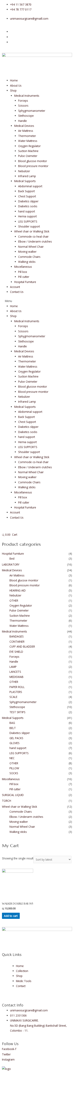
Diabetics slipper (28, 201)
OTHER (13, 600)
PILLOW (14, 768)
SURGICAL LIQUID (13, 795)
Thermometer (27, 136)
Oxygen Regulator (29, 146)
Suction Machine (28, 151)
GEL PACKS (16, 738)
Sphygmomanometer (31, 111)
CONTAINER (16, 641)
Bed (11, 558)
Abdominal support (30, 186)
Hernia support (27, 216)
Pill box (22, 272)
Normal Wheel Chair (31, 246)
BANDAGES (16, 636)
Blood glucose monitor (32, 161)
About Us (16, 85)
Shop (13, 90)
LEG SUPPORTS (27, 221)
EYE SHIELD (16, 652)
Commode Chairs (29, 257)
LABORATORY (10, 564)
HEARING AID (17, 590)
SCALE (13, 697)
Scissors (23, 105)
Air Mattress (25, 131)
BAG (12, 723)
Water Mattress (27, 141)
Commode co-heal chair (33, 236)
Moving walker (27, 251)
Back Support (26, 191)
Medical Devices (24, 126)
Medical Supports (25, 181)
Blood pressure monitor (33, 166)
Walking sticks (27, 262)
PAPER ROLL (17, 687)
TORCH (6, 801)
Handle (22, 121)
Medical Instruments (26, 95)
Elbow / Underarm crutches (35, 241)
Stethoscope (26, 116)
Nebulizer (24, 171)
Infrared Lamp (27, 176)
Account (15, 287)
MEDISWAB (16, 677)
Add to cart (11, 916)
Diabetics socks (27, 206)
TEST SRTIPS (17, 712)
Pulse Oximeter (27, 156)
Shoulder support (29, 226)
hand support (26, 211)
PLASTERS (15, 692)
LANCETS (15, 672)
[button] (37, 300)
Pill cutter (23, 277)
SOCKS (13, 773)
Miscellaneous (23, 267)
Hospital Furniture (25, 282)
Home (14, 80)
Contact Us (16, 292)
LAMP (13, 667)
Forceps (23, 100)
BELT (12, 728)
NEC (12, 758)
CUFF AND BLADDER (22, 646)
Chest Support (27, 196)
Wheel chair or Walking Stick (31, 231)
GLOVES (14, 743)
